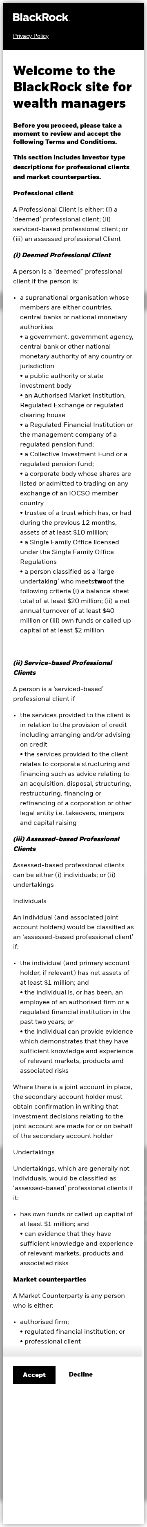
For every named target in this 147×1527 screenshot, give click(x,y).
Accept (34, 1375)
